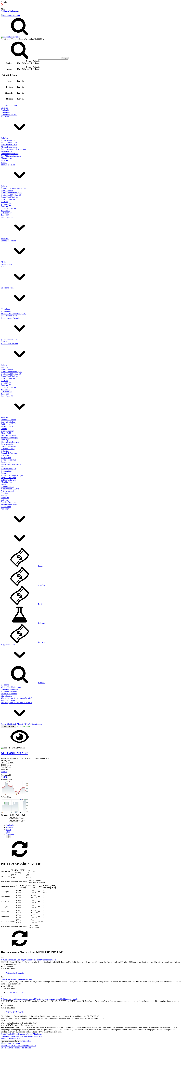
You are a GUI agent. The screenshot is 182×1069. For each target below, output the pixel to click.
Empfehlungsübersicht (9, 154)
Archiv (3, 266)
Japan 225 (5, 215)
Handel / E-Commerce (10, 453)
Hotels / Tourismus (8, 460)
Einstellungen (6, 696)
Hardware (5, 455)
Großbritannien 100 (8, 208)
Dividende (10, 834)
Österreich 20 (6, 213)
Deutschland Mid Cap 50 (11, 195)
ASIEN (4, 777)
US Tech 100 (6, 204)
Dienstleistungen (7, 431)
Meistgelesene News (9, 147)
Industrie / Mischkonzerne (11, 464)
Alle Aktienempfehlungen (11, 156)
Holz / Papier (6, 458)
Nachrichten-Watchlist (9, 689)
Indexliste (5, 367)
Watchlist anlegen (8, 700)
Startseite (4, 108)
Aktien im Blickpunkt (9, 140)
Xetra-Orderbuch (20, 1034)
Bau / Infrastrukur (8, 422)
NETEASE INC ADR (15, 973)
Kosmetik (5, 473)
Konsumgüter (6, 471)
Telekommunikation (9, 504)
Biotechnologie (7, 426)
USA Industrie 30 (8, 199)
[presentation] (7, 836)
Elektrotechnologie (8, 435)
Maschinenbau (6, 482)
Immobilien (5, 462)
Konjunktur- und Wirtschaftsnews (14, 149)
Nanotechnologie (7, 486)
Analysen (9, 827)
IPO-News (5, 160)
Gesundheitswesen (8, 446)
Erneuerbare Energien (9, 437)
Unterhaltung (6, 507)
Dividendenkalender (9, 316)
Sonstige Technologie (9, 502)
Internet (4, 466)
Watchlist (41, 683)
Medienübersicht (7, 264)
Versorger (5, 509)
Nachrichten (6, 110)
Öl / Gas (4, 493)
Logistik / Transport (8, 478)
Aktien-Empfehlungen (25, 1036)
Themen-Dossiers (8, 165)
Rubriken (4, 138)
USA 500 (4, 202)
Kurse (8, 830)
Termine (4, 163)
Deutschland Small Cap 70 (11, 193)
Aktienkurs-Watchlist (9, 691)
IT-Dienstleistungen (8, 469)
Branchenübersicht (8, 241)
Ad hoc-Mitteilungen (9, 11)
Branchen (5, 238)
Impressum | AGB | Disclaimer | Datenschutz (18, 1045)
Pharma (4, 495)
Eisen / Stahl (6, 433)
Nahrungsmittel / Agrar (10, 489)
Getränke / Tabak (7, 449)
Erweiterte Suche (10, 105)
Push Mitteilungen (8, 726)
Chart (8, 832)
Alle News (5, 117)
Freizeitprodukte (7, 444)
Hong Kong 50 (7, 217)
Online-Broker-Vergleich (10, 318)
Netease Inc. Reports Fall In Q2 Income (16, 979)
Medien (4, 262)
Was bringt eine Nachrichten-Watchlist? (16, 698)
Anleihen (41, 585)
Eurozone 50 (6, 206)
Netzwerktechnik (7, 491)
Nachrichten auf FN (9, 114)
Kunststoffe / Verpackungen (12, 475)
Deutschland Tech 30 (9, 197)
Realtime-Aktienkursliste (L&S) (13, 313)
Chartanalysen (6, 158)
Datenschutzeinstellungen (11, 1041)
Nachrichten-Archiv (15, 1038)
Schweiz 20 (5, 211)
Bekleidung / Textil (8, 424)
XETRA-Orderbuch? (9, 344)
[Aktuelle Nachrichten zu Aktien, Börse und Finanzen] (10, 15)
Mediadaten (26, 1041)
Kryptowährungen (8, 644)
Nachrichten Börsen (9, 1036)
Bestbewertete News (9, 145)
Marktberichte (6, 151)
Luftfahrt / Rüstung (8, 480)
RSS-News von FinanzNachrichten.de (16, 1048)
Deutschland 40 (7, 190)
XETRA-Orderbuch (9, 339)
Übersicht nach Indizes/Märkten (13, 188)
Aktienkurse (6, 309)
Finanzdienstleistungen (10, 442)
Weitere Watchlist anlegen (11, 687)
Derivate (41, 604)
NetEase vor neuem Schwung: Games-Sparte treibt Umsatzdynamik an (28, 960)
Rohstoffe (5, 498)
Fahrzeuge (5, 440)
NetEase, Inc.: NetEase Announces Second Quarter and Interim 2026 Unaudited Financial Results (39, 999)
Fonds (40, 566)
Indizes (4, 186)
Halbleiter (5, 451)
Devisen (41, 642)
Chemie (4, 429)
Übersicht (5, 341)
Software (4, 500)
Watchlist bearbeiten (9, 694)
